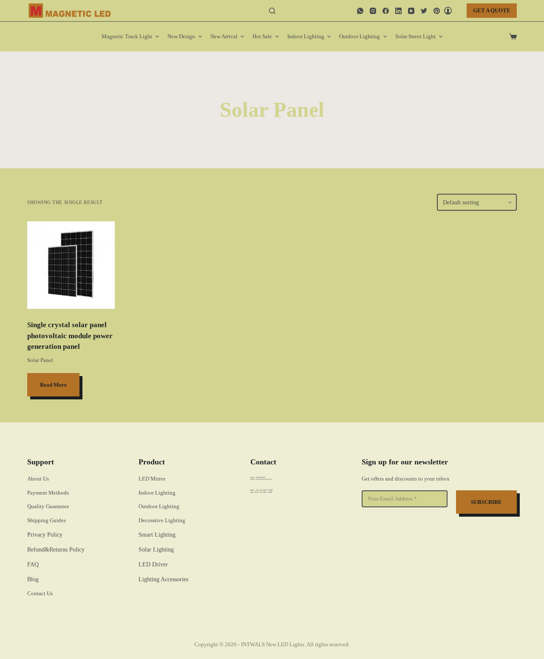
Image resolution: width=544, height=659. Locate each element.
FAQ (33, 564)
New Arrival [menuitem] (224, 36)
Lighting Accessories (163, 579)
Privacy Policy (44, 535)
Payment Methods (48, 492)
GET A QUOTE (491, 10)
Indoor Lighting (157, 492)
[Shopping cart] (513, 36)
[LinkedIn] (398, 11)
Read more (53, 385)
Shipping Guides (46, 520)
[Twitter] (424, 11)
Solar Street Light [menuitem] (415, 36)
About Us (38, 478)
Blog (33, 579)
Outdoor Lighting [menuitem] (359, 36)
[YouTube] (411, 11)
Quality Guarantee (48, 506)
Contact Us (40, 593)
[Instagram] (373, 11)
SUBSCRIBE (486, 502)
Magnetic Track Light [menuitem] (127, 36)
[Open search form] (272, 11)
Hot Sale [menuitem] (262, 36)
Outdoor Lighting (159, 506)
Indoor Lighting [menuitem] (305, 36)
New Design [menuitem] (181, 36)
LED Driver (153, 564)
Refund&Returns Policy (56, 549)
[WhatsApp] (360, 11)
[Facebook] (385, 11)
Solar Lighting (156, 549)
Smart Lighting (157, 535)
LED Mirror (152, 478)
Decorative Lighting (162, 520)
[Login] (448, 10)
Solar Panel (40, 360)
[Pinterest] (437, 11)
